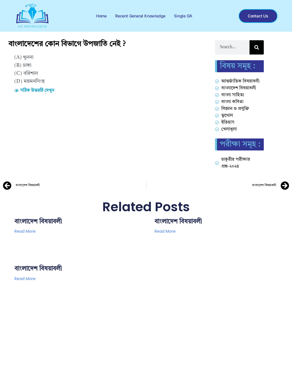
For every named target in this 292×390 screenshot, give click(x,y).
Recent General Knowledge (140, 15)
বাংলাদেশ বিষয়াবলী (38, 221)
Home (101, 15)
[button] (34, 90)
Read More (25, 231)
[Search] (257, 47)
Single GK (183, 15)
